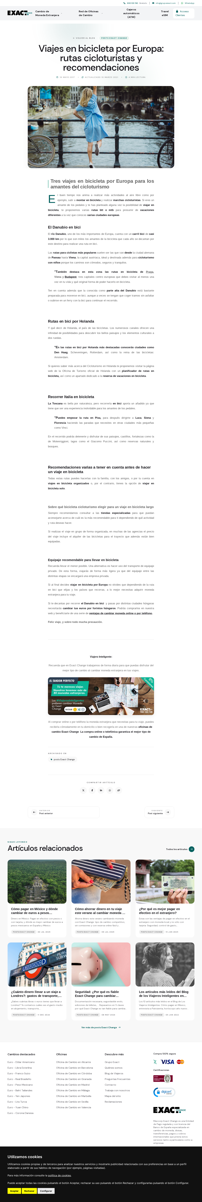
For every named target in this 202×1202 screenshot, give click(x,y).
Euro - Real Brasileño (19, 1079)
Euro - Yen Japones (19, 1096)
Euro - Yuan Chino (18, 1107)
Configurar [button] (46, 1191)
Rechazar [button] (29, 1191)
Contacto (110, 1084)
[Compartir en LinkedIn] (101, 790)
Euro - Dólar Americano (21, 1062)
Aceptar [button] (14, 1191)
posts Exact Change (114, 38)
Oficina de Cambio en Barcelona (74, 1067)
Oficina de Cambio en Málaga (73, 1090)
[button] (164, 1092)
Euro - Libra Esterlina (20, 1067)
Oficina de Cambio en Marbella (73, 1096)
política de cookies (59, 1175)
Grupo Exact (112, 1062)
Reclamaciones (113, 1101)
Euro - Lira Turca (17, 1101)
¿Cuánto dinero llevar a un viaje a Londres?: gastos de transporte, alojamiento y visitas (36, 995)
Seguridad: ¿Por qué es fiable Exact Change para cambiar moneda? (97, 995)
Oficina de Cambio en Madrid (72, 1084)
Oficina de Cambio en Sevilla (72, 1101)
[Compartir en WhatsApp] (109, 790)
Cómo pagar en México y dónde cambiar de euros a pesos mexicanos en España (34, 913)
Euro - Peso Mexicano (20, 1084)
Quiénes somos (113, 1067)
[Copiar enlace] (118, 790)
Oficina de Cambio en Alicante (73, 1062)
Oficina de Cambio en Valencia (73, 1107)
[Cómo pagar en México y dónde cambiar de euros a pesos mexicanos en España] (37, 882)
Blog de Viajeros (114, 1073)
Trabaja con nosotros (117, 1090)
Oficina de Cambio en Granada (74, 1079)
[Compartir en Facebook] (92, 790)
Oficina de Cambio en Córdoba (74, 1073)
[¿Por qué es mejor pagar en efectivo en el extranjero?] (165, 882)
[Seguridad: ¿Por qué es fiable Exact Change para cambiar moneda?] (100, 964)
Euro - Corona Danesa (20, 1113)
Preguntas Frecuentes (117, 1079)
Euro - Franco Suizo (19, 1073)
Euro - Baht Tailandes (20, 1090)
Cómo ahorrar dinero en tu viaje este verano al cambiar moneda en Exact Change (100, 913)
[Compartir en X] (83, 790)
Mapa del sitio (113, 1096)
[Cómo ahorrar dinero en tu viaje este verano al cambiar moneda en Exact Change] (100, 882)
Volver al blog (85, 38)
